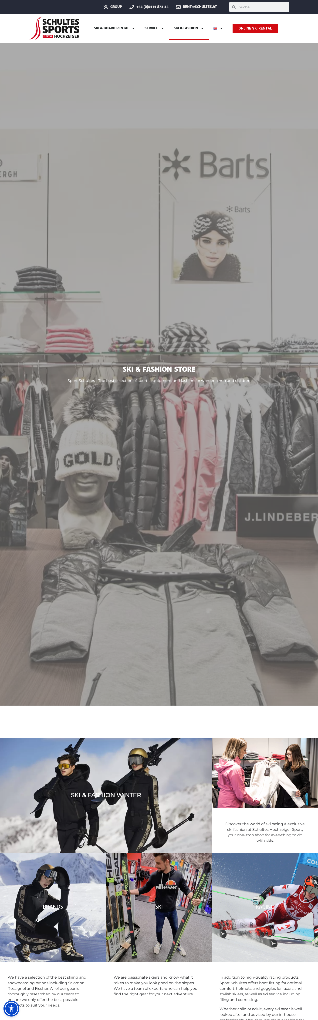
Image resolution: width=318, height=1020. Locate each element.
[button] (11, 1008)
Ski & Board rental (111, 28)
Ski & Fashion (186, 28)
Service (151, 28)
